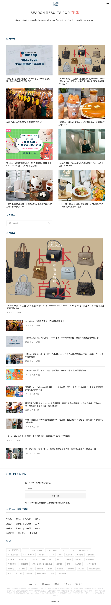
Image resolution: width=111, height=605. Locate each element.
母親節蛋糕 (24, 564)
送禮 (9, 573)
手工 (58, 559)
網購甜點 (11, 569)
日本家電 (68, 559)
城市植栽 (80, 555)
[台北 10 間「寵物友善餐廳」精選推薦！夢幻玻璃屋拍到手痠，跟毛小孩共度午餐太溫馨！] (81, 185)
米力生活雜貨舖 (91, 564)
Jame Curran (37, 550)
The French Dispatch (80, 550)
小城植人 (34, 559)
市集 (43, 559)
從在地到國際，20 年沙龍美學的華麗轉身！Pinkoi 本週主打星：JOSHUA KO (80, 164)
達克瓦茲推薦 (41, 573)
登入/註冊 (78, 584)
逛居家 (9, 524)
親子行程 (81, 569)
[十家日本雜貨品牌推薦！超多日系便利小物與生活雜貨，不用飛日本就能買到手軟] (29, 185)
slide (65, 550)
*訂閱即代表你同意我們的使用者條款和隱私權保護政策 (48, 503)
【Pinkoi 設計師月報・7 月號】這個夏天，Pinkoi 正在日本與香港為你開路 (56, 370)
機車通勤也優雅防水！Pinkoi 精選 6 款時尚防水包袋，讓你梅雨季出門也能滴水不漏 (60, 449)
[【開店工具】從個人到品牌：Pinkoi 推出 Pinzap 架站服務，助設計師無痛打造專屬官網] (29, 60)
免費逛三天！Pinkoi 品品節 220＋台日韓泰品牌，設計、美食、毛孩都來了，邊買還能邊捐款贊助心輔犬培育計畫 (64, 388)
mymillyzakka (52, 550)
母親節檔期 (12, 564)
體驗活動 (21, 533)
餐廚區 (19, 524)
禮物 (68, 564)
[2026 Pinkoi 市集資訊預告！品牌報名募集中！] (29, 103)
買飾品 (19, 519)
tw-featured (28, 555)
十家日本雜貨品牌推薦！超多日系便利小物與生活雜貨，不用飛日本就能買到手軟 (29, 205)
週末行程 (19, 573)
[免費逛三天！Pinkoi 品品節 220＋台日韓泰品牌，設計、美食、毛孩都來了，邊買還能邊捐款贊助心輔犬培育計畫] (14, 391)
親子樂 (28, 528)
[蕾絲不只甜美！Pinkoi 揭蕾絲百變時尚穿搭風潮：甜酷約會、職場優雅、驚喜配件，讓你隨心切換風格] (14, 424)
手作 (50, 559)
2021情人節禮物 (13, 550)
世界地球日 (42, 555)
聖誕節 (50, 569)
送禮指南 (10, 533)
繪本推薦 (22, 569)
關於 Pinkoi (46, 584)
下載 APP (67, 584)
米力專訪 (78, 564)
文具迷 (28, 524)
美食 (31, 569)
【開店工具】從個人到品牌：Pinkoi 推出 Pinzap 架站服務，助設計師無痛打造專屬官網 (28, 80)
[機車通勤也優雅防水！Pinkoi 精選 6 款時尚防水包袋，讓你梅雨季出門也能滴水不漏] (14, 453)
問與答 (56, 584)
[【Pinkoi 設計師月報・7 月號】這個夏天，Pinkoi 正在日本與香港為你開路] (14, 374)
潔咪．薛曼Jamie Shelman (42, 564)
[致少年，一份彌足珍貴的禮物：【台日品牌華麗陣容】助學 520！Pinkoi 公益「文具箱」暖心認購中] (29, 144)
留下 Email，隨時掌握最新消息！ (39, 483)
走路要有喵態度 (94, 569)
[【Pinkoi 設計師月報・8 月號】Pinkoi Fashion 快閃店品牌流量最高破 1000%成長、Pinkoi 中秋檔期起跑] (14, 358)
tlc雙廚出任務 (13, 555)
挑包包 (9, 519)
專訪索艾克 (22, 559)
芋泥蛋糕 (60, 569)
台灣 (59, 555)
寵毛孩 (37, 528)
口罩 (52, 555)
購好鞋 (37, 519)
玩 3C (37, 524)
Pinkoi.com (33, 584)
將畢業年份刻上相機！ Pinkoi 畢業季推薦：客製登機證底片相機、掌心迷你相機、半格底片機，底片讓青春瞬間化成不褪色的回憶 (63, 404)
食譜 (52, 573)
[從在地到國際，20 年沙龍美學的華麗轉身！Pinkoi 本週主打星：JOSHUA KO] (81, 144)
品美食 (9, 528)
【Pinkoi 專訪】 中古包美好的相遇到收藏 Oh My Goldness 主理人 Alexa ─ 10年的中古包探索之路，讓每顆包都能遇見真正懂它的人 (81, 81)
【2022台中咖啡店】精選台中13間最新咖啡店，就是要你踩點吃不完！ (81, 123)
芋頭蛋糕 (71, 569)
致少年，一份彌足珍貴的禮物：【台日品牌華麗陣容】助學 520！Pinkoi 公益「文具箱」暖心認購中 (28, 164)
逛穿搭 (28, 519)
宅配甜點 (91, 555)
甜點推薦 (59, 564)
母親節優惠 (90, 559)
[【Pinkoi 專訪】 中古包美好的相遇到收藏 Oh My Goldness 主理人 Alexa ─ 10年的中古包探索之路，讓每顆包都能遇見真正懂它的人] (81, 60)
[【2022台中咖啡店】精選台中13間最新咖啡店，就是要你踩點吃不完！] (81, 103)
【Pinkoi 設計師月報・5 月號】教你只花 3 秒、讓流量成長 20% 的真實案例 (38, 436)
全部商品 (33, 533)
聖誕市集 (40, 569)
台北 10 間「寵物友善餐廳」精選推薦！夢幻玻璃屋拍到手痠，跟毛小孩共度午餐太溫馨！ (81, 205)
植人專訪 (78, 559)
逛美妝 (19, 528)
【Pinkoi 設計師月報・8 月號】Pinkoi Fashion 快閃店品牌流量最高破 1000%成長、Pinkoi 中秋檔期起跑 (64, 355)
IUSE (25, 550)
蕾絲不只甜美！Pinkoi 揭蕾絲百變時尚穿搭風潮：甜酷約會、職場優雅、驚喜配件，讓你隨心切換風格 (64, 421)
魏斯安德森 (62, 573)
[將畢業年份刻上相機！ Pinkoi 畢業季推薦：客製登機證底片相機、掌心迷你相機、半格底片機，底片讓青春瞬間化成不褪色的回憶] (14, 407)
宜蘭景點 (11, 559)
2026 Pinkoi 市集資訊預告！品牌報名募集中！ (24, 122)
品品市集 (69, 555)
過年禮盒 (29, 573)
